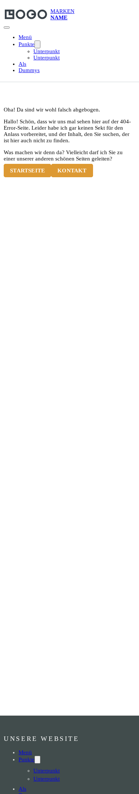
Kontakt (71, 171)
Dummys (29, 70)
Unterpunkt (46, 51)
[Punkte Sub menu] (37, 44)
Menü (25, 37)
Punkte (26, 44)
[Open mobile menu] (7, 27)
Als (22, 64)
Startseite (27, 171)
